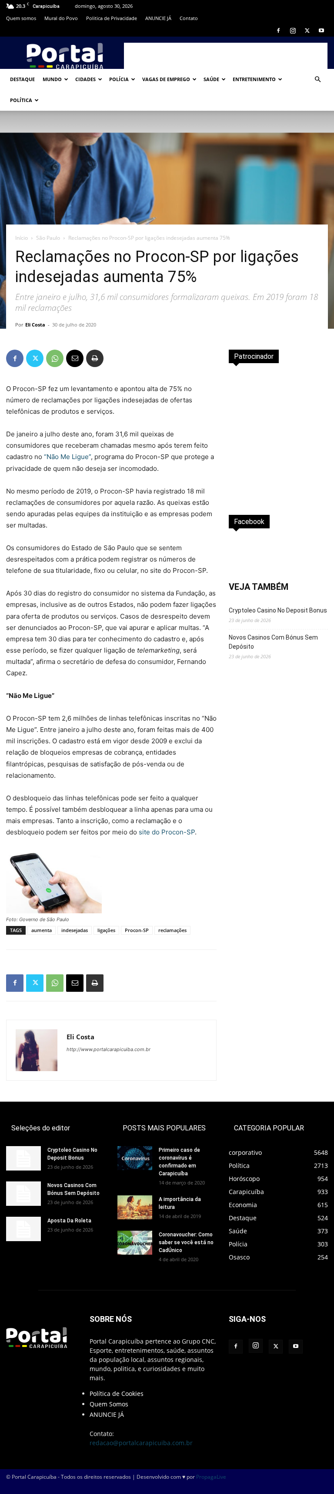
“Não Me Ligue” (67, 457)
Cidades (85, 79)
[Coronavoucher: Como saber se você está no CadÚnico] (134, 1243)
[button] (317, 79)
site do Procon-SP (167, 832)
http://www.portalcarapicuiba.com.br (108, 1049)
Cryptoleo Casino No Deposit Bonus (278, 610)
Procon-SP (137, 930)
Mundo (52, 79)
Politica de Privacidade (111, 18)
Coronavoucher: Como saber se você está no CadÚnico (186, 1242)
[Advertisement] (225, 56)
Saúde (211, 79)
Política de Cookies (117, 1393)
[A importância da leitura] (134, 1207)
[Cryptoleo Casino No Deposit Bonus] (23, 1158)
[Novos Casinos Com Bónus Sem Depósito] (23, 1193)
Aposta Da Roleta (69, 1221)
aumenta (41, 930)
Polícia (119, 79)
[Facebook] (278, 30)
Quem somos (21, 18)
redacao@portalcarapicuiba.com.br (141, 1443)
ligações (106, 930)
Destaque (22, 79)
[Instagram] (292, 30)
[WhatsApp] (54, 358)
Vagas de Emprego (166, 79)
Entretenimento (254, 79)
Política (21, 100)
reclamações (172, 930)
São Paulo (48, 238)
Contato (189, 18)
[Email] (75, 358)
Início (21, 238)
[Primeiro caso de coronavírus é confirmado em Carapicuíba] (134, 1158)
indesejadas (74, 930)
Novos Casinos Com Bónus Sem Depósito (273, 642)
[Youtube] (321, 30)
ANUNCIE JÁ (158, 18)
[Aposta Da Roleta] (23, 1229)
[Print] (95, 358)
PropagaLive (211, 1476)
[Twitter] (307, 30)
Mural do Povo (61, 18)
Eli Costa (35, 324)
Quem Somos (109, 1404)
